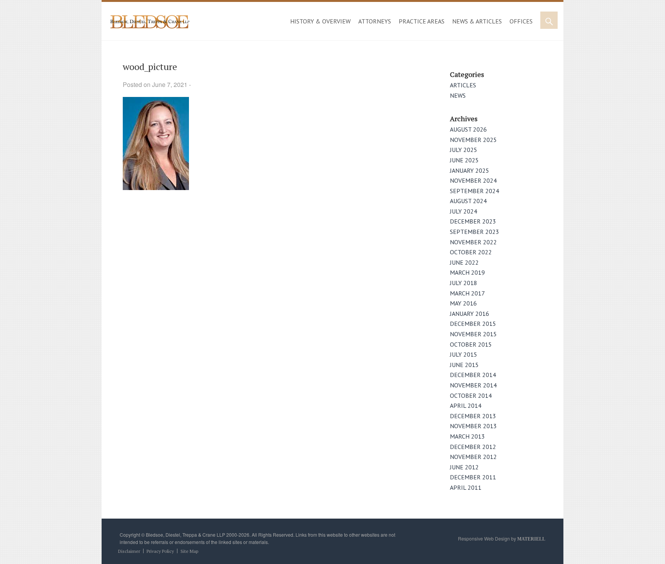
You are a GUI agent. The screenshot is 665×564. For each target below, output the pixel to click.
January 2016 (469, 313)
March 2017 (467, 293)
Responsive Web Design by (501, 538)
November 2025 (473, 140)
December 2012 (473, 447)
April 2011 (465, 487)
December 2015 (473, 323)
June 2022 (464, 262)
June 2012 (464, 467)
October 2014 (471, 395)
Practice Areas (421, 21)
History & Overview (320, 21)
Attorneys (374, 21)
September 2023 (474, 231)
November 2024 (473, 180)
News (458, 95)
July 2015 (463, 354)
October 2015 (471, 344)
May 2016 (463, 303)
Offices (521, 21)
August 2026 (468, 129)
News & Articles (477, 21)
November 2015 (473, 334)
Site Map (189, 551)
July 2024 (463, 211)
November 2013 (473, 426)
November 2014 (473, 385)
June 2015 (464, 365)
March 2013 (467, 436)
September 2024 (474, 191)
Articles (463, 85)
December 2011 (473, 477)
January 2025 (469, 170)
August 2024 (468, 201)
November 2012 (473, 457)
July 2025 (463, 150)
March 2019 (467, 272)
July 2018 (463, 283)
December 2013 (473, 416)
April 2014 (465, 405)
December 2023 (473, 221)
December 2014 (473, 375)
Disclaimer (129, 551)
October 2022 (471, 252)
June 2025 (464, 160)
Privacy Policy (160, 551)
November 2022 (473, 242)
